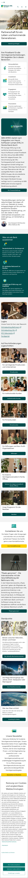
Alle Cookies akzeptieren (14, 865)
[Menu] (25, 7)
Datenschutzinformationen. (9, 842)
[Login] (22, 7)
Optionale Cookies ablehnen (14, 869)
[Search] (18, 7)
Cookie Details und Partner (8, 852)
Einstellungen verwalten (14, 873)
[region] (14, 827)
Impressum (5, 845)
